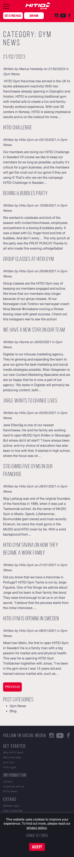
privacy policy (37, 828)
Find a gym (9, 767)
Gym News (11, 74)
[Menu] (6, 6)
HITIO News (10, 791)
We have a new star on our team (34, 330)
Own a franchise (13, 810)
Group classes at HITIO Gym (28, 259)
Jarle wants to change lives (30, 400)
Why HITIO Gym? (13, 752)
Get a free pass (13, 15)
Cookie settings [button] (37, 835)
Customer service (13, 786)
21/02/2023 (14, 56)
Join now (33, 15)
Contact (8, 781)
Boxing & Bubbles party (25, 193)
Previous (12, 687)
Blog (13, 711)
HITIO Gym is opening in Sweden (31, 618)
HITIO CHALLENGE (17, 127)
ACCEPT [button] (37, 847)
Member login (11, 805)
